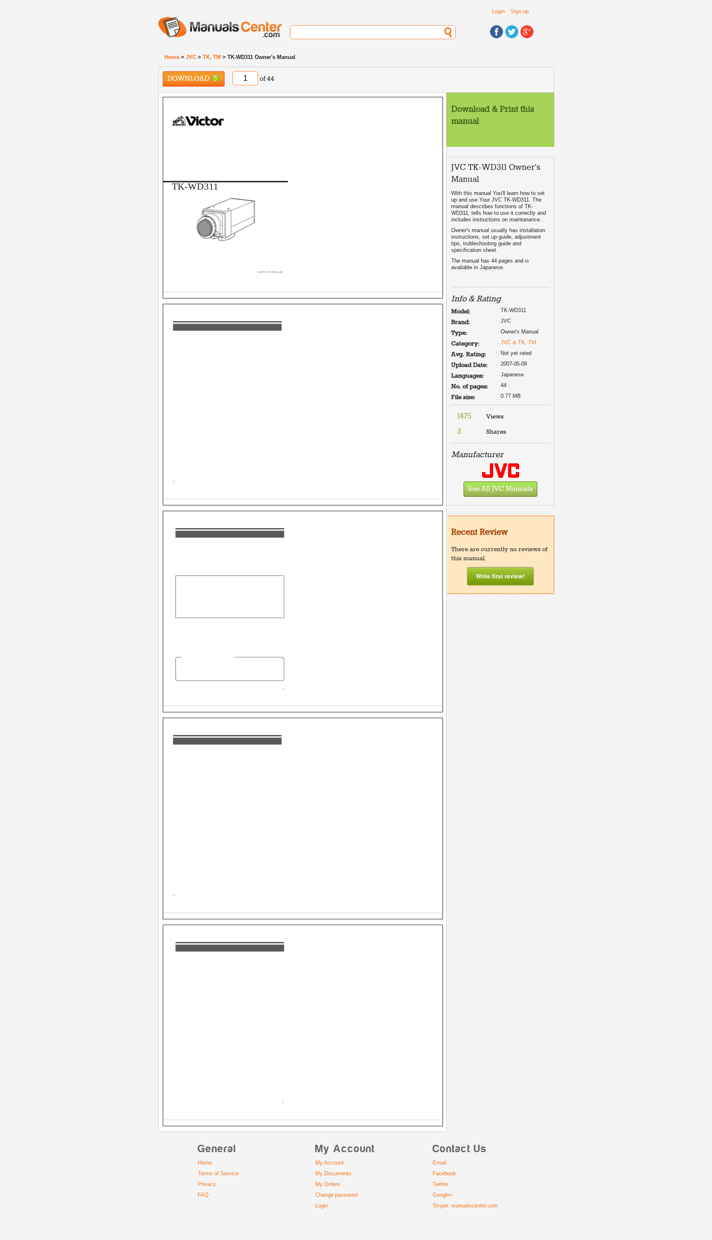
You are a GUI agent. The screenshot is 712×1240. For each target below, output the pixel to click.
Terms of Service (218, 1173)
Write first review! (500, 576)
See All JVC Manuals (500, 489)
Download (189, 79)
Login (498, 11)
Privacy (207, 1184)
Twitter (440, 1184)
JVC (191, 57)
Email (439, 1163)
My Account (329, 1163)
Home (171, 57)
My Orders (327, 1184)
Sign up (520, 11)
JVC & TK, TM (518, 342)
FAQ (203, 1195)
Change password (336, 1195)
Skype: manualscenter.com (465, 1205)
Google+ (443, 1195)
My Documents (333, 1173)
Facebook (444, 1173)
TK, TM (212, 57)
